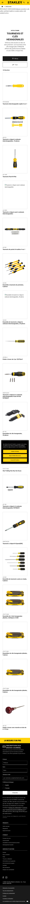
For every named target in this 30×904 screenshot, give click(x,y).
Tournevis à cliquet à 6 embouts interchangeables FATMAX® (12, 507)
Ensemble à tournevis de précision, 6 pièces (13, 285)
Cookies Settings (15, 451)
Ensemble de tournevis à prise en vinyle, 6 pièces (15, 579)
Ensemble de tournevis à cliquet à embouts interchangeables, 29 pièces (14, 322)
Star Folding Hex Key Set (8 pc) (12, 471)
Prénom (5, 759)
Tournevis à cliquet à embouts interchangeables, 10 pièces (12, 140)
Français (7, 788)
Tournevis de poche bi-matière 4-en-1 (14, 249)
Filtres (16, 59)
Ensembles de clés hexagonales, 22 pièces (12, 434)
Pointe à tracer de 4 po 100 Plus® (13, 359)
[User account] (28, 2)
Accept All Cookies (15, 460)
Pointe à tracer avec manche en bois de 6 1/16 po (14, 728)
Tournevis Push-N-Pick (9, 176)
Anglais (7, 785)
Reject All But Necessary (15, 455)
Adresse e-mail (6, 774)
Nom (4, 767)
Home (2, 6)
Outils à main (8, 6)
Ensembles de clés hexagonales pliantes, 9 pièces (15, 654)
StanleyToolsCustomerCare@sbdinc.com (15, 809)
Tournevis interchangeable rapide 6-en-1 (15, 104)
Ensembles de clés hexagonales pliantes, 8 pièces (15, 691)
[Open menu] (2, 2)
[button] (3, 877)
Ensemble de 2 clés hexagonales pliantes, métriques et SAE (12, 617)
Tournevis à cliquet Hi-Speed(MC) (13, 543)
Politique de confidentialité (15, 807)
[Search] (24, 2)
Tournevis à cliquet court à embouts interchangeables (13, 213)
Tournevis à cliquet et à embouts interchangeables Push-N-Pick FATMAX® (12, 396)
